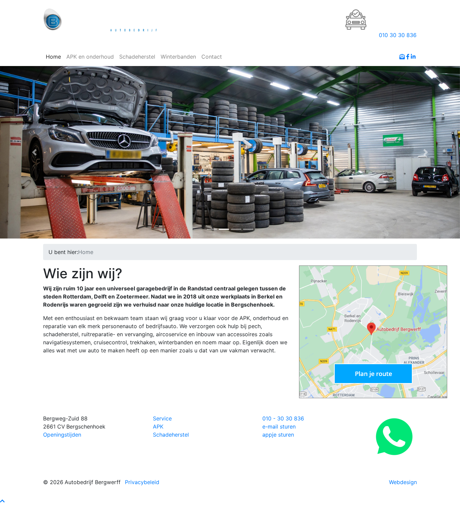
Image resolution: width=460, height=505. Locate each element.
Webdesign (403, 482)
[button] (34, 152)
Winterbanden (178, 56)
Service (162, 418)
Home (53, 56)
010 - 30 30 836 (283, 418)
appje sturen (278, 434)
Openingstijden (62, 434)
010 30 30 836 (398, 35)
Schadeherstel (137, 56)
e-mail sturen (279, 426)
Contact (211, 56)
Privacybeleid (142, 482)
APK (158, 426)
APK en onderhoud (90, 56)
